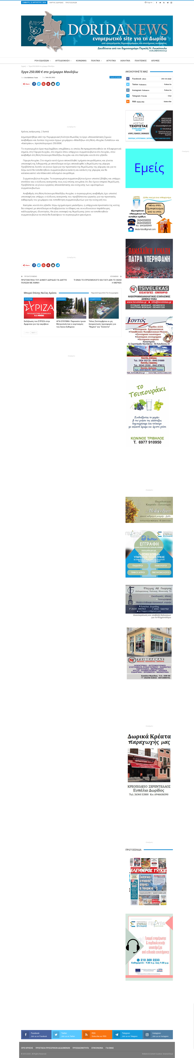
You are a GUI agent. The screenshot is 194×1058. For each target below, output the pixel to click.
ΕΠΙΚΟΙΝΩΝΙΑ (97, 1048)
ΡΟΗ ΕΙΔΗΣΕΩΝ (42, 61)
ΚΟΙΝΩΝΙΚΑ (81, 61)
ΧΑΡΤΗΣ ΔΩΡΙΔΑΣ (56, 3)
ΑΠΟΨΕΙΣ (155, 61)
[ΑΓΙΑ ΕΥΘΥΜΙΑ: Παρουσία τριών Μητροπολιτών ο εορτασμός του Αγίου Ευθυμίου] (71, 308)
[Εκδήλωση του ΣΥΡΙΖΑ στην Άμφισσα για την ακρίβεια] (39, 308)
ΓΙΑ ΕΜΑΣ (110, 1048)
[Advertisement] (71, 106)
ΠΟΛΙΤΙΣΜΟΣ (141, 61)
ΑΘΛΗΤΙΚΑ (125, 61)
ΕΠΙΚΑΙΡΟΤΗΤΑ (95, 299)
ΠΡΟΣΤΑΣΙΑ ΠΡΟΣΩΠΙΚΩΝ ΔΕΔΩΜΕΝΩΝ (53, 1048)
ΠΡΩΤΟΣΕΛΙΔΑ (71, 3)
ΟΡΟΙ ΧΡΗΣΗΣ (27, 1048)
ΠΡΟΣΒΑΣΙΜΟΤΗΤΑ (81, 1048)
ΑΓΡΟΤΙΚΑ (111, 61)
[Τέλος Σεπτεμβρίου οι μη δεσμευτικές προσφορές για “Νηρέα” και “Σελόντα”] (104, 308)
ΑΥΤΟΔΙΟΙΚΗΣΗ (62, 61)
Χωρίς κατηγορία (115, 77)
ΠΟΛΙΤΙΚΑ (95, 61)
